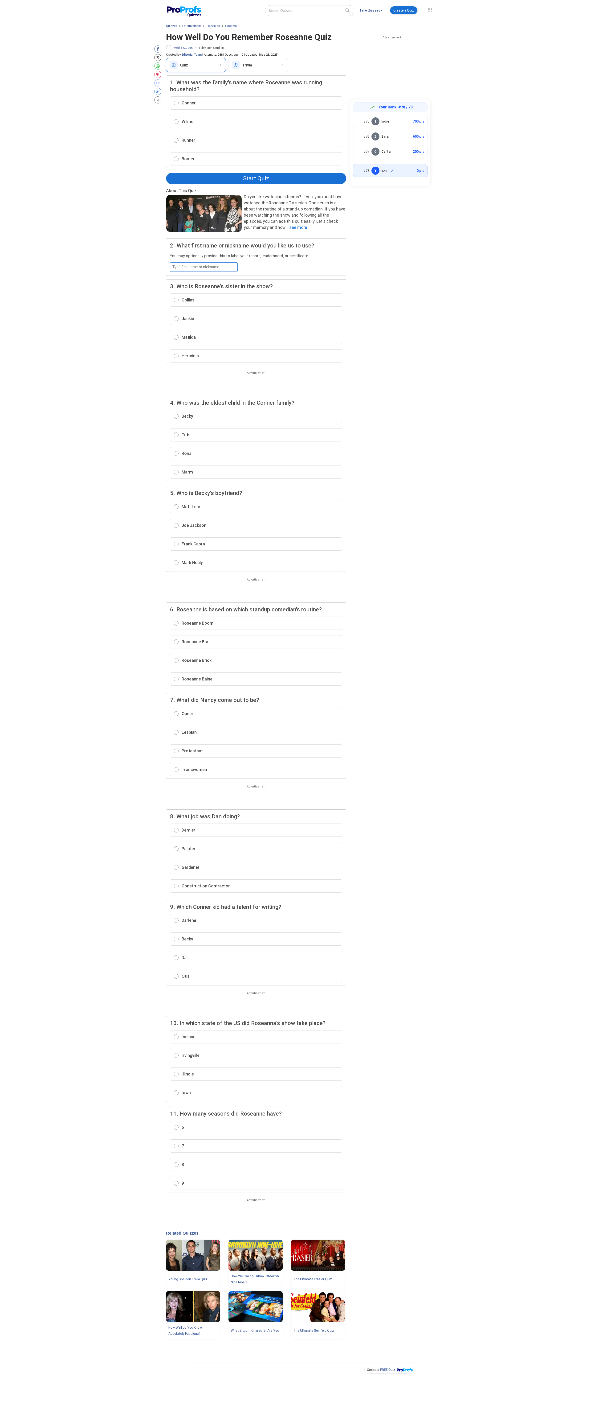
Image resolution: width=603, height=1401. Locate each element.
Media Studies (183, 47)
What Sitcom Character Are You (255, 1330)
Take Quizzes (369, 10)
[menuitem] (371, 11)
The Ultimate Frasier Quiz (312, 1279)
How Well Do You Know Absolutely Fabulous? (185, 1330)
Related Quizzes (182, 1233)
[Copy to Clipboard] (159, 91)
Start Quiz (256, 178)
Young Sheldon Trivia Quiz (188, 1279)
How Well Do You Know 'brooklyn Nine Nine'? (255, 1279)
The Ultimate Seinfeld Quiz (313, 1330)
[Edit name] (392, 171)
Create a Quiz (403, 10)
